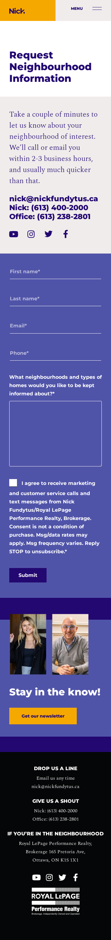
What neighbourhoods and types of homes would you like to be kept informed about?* (55, 385)
